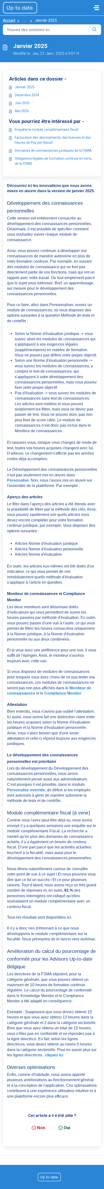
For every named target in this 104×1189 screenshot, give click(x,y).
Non (41, 1127)
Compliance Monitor (62, 693)
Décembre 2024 (27, 95)
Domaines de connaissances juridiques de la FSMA (53, 150)
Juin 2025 (22, 103)
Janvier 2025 (25, 87)
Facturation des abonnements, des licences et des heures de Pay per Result (53, 140)
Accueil (9, 20)
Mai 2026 (22, 111)
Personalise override (26, 790)
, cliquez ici (53, 1055)
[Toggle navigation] (96, 7)
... (25, 20)
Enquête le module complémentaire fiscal (46, 129)
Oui (67, 1127)
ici (69, 917)
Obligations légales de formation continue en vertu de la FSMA (53, 161)
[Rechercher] (94, 29)
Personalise (18, 480)
